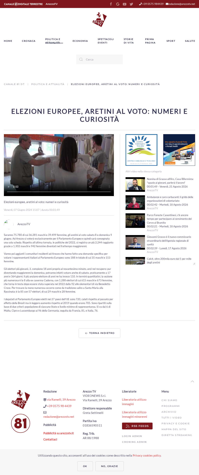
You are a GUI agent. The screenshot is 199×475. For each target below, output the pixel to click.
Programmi (170, 406)
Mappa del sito (173, 429)
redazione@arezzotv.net (181, 3)
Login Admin (132, 436)
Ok (85, 466)
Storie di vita (129, 41)
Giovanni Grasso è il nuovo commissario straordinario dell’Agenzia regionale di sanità (169, 240)
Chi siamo (169, 400)
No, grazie (109, 466)
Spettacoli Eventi (106, 41)
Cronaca (29, 40)
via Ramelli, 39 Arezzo (60, 399)
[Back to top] (192, 381)
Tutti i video (171, 417)
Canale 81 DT (14, 84)
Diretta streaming (176, 435)
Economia (80, 40)
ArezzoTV (52, 3)
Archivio (168, 411)
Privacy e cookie (175, 423)
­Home (8, 40)
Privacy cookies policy (147, 455)
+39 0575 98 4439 (59, 406)
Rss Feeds (140, 425)
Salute (190, 40)
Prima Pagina (150, 41)
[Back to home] (99, 19)
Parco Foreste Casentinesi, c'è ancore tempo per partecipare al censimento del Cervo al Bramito (169, 219)
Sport (171, 40)
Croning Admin (134, 441)
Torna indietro (101, 333)
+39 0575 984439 (153, 3)
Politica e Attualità (52, 41)
